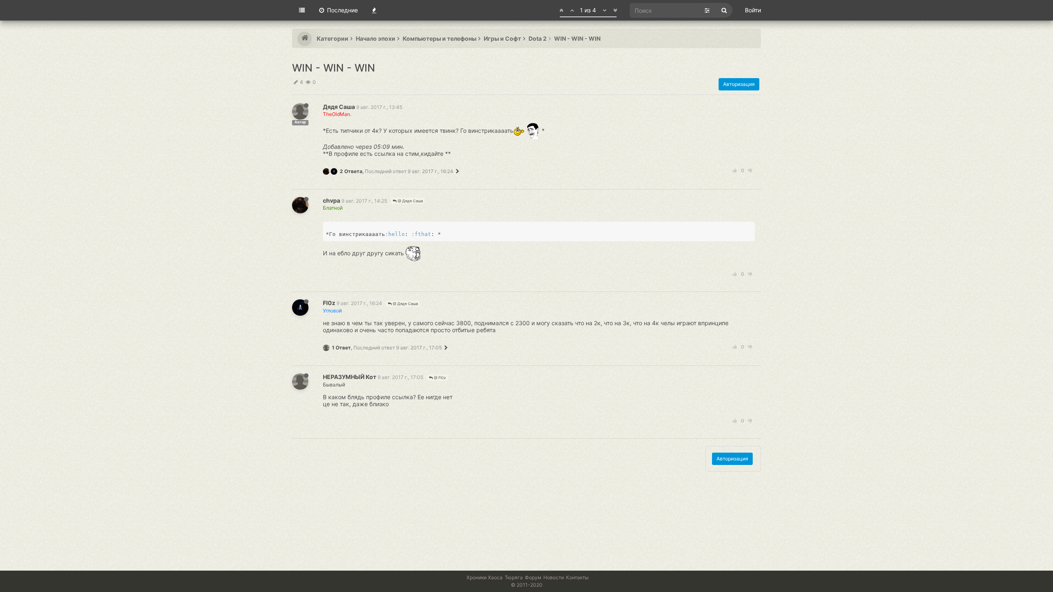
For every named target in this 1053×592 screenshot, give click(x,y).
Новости (553, 577)
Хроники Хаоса (484, 577)
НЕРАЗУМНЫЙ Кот (349, 376)
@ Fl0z (439, 377)
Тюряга (514, 577)
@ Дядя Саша (410, 201)
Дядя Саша (339, 106)
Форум (533, 577)
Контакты (577, 577)
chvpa (331, 200)
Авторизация (739, 84)
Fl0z (329, 302)
